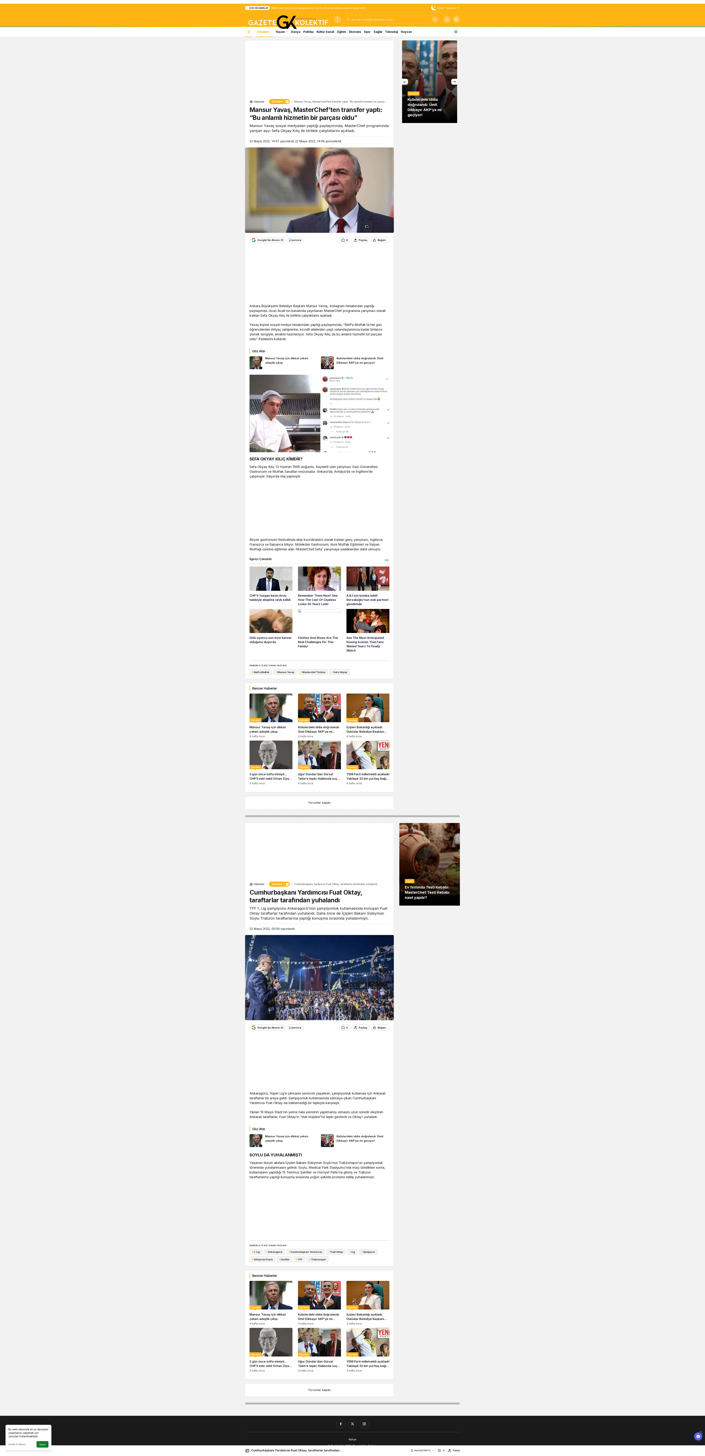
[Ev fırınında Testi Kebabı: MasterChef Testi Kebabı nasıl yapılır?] (429, 864)
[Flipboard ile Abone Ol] (295, 240)
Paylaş (456, 1450)
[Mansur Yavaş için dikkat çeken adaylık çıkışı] (284, 362)
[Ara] (435, 19)
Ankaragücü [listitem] (274, 1251)
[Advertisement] (319, 70)
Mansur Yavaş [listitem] (285, 672)
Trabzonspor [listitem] (317, 1259)
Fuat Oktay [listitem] (336, 1251)
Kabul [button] (42, 1444)
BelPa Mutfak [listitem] (260, 672)
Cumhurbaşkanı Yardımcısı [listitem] (305, 1251)
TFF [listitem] (299, 1259)
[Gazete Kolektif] (288, 22)
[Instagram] (364, 1423)
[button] (456, 19)
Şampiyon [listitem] (368, 1251)
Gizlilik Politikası (17, 1444)
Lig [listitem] (352, 1251)
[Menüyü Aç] (337, 19)
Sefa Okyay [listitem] (339, 672)
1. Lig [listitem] (256, 1251)
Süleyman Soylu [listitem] (262, 1259)
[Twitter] (352, 1423)
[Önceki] (405, 82)
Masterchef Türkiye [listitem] (313, 672)
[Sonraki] (454, 82)
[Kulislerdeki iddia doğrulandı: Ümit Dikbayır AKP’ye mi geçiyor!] (355, 362)
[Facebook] (340, 1423)
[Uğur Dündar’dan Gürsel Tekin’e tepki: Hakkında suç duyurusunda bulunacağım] (319, 763)
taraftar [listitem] (284, 1259)
